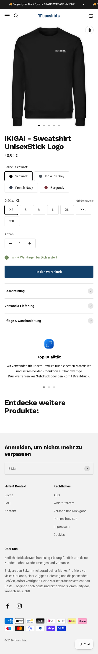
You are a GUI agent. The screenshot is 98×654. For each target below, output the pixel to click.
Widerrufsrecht (64, 503)
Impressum (62, 526)
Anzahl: (10, 234)
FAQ (7, 503)
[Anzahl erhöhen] (29, 243)
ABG (57, 495)
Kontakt (10, 511)
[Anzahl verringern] (10, 243)
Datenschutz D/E (65, 519)
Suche (9, 495)
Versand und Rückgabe (70, 511)
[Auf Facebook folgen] (8, 606)
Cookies (59, 534)
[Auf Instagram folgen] (19, 606)
